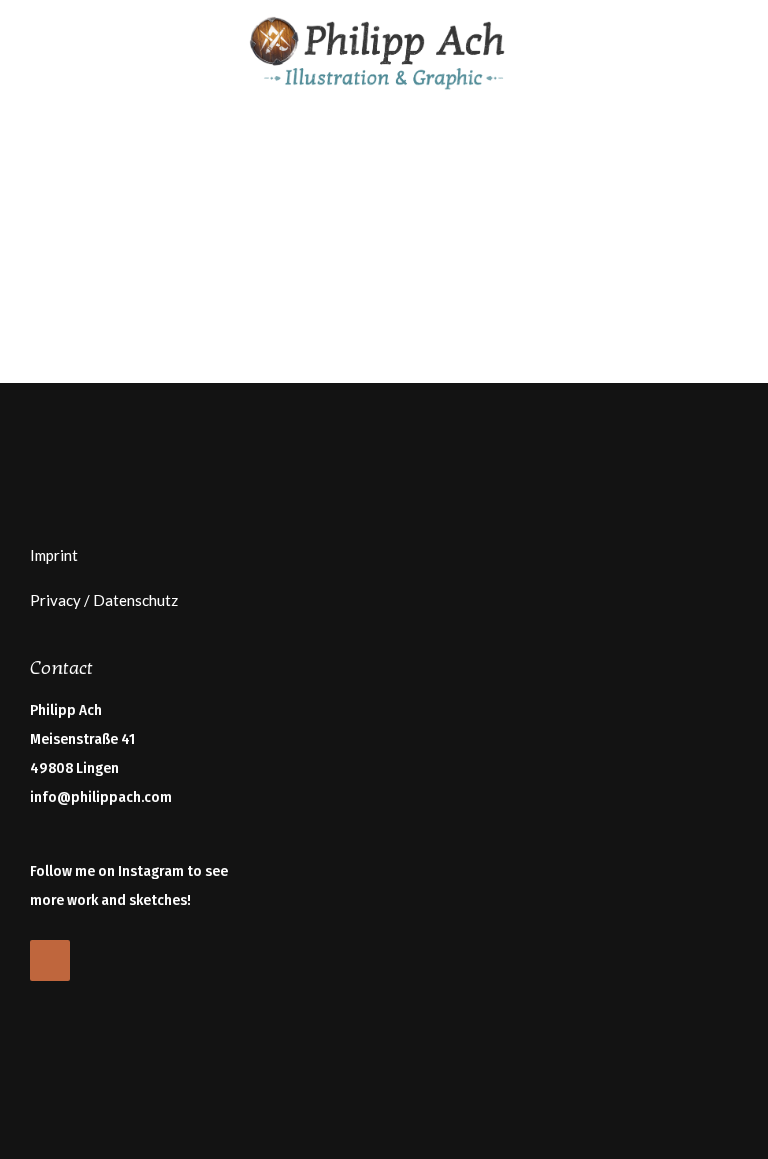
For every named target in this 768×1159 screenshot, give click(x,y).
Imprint (54, 555)
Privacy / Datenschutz (104, 600)
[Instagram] (50, 960)
